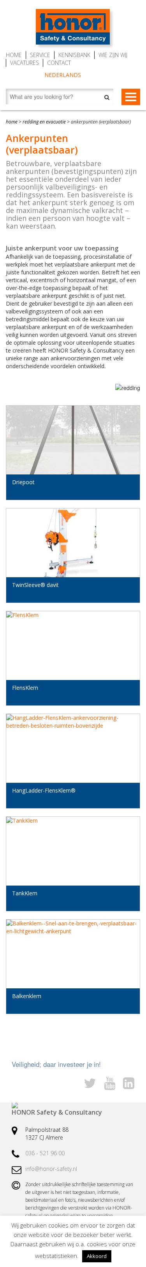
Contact (59, 62)
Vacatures (24, 62)
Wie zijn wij (113, 55)
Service (40, 55)
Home (14, 55)
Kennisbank (74, 55)
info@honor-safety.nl (51, 1168)
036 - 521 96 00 (45, 1153)
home (12, 121)
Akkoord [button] (97, 1256)
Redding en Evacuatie (44, 121)
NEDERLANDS (62, 75)
